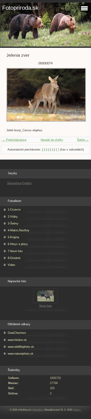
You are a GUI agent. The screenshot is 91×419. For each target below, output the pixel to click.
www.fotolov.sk (17, 340)
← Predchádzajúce (14, 139)
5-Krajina (13, 237)
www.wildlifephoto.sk (21, 346)
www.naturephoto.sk (20, 353)
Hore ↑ (78, 409)
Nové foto (45, 305)
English (27, 183)
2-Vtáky (13, 216)
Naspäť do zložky (52, 139)
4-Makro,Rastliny (18, 230)
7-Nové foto (15, 251)
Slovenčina (14, 183)
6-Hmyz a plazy (18, 244)
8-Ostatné (14, 258)
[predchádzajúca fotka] (14, 97)
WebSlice (38, 409)
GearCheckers (17, 332)
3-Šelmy (13, 223)
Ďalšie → (83, 139)
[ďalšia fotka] (77, 97)
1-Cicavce (14, 209)
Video (11, 264)
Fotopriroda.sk (20, 8)
